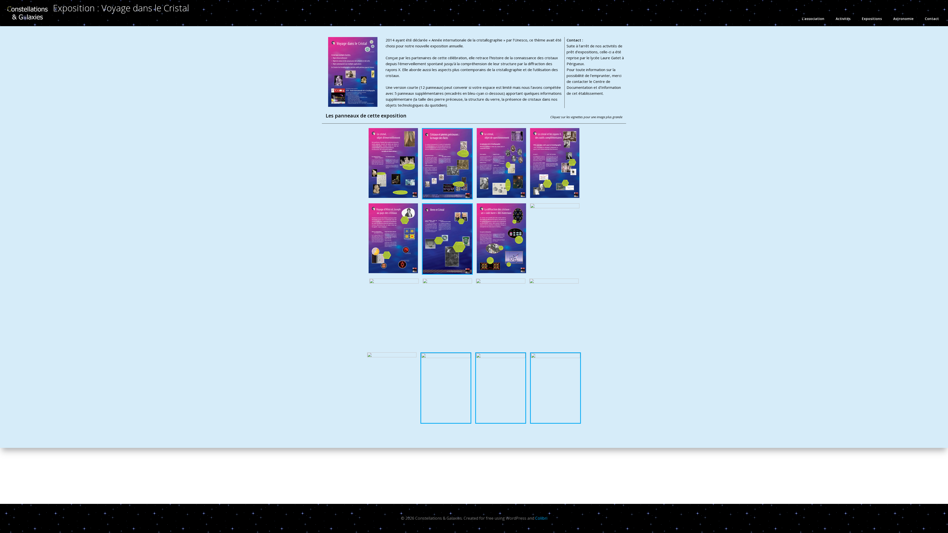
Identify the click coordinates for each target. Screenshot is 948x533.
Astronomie (903, 18)
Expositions (872, 18)
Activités (843, 18)
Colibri (541, 518)
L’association (813, 18)
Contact (932, 18)
